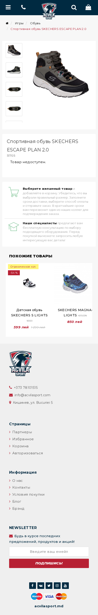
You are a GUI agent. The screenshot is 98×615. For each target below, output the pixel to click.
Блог (16, 501)
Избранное (22, 439)
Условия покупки (27, 494)
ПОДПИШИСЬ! (49, 563)
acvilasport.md (49, 606)
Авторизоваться (27, 453)
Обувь (35, 23)
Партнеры (21, 432)
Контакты (20, 487)
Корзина (19, 446)
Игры (19, 23)
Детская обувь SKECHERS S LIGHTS (29, 315)
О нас (17, 480)
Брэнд (17, 508)
